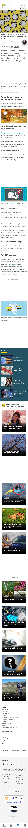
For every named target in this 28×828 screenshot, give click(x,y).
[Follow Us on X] (23, 764)
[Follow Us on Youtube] (11, 764)
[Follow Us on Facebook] (3, 764)
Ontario (11, 264)
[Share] (2, 43)
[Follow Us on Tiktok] (15, 764)
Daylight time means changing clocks (12, 133)
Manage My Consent (7, 719)
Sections (21, 8)
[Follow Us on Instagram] (7, 764)
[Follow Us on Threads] (19, 764)
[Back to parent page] (4, 7)
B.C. (18, 264)
